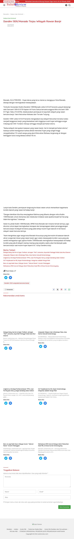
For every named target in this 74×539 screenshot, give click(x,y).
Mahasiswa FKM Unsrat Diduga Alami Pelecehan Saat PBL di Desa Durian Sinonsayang (30, 266)
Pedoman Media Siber (35, 529)
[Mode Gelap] (66, 5)
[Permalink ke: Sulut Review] (4, 25)
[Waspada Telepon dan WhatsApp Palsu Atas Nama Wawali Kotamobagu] (54, 314)
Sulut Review (10, 24)
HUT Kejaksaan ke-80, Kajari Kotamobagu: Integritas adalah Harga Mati (26, 260)
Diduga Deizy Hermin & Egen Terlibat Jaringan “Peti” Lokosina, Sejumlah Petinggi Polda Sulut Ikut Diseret (36, 252)
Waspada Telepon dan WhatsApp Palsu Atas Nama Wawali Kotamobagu (26, 255)
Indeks (16, 529)
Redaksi (9, 529)
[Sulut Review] (16, 5)
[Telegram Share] (65, 289)
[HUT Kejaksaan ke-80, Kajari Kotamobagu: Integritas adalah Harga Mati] (54, 371)
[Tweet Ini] (57, 289)
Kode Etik (23, 529)
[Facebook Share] (53, 289)
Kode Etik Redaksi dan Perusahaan (56, 529)
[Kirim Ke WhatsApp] (69, 289)
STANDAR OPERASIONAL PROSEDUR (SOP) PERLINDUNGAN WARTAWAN (42, 531)
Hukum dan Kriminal (9, 18)
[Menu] (4, 5)
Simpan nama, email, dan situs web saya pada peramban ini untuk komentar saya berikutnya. (34, 502)
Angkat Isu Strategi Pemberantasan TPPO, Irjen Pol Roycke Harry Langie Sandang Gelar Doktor (34, 258)
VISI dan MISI (14, 531)
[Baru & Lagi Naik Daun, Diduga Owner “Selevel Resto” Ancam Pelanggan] (19, 426)
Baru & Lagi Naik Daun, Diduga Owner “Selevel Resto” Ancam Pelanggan (26, 263)
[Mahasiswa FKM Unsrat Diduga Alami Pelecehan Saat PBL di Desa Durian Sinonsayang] (54, 426)
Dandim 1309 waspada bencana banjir (16, 283)
